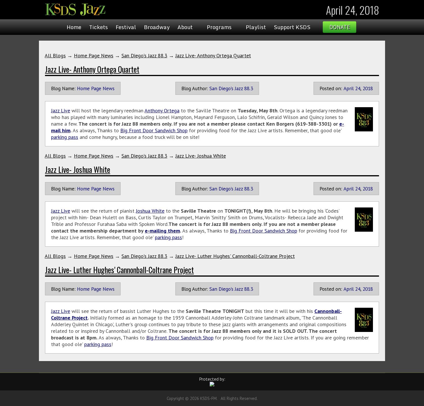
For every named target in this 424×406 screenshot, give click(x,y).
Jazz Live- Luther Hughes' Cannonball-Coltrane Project (235, 256)
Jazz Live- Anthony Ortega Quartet (213, 55)
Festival (126, 27)
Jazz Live (60, 110)
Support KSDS (292, 27)
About (185, 27)
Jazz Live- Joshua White (200, 155)
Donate (339, 27)
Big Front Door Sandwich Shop (153, 130)
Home (74, 27)
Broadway (157, 27)
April (349, 88)
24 (357, 88)
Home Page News (93, 55)
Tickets (98, 27)
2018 (368, 88)
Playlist (256, 27)
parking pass (64, 137)
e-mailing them (162, 230)
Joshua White (150, 210)
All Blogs (55, 55)
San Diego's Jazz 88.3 (144, 55)
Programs (219, 27)
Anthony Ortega (162, 110)
